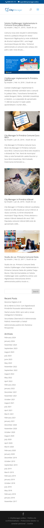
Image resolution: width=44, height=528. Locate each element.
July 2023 (7, 356)
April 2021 (8, 410)
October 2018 (9, 483)
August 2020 (9, 436)
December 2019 (10, 457)
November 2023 (10, 345)
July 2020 (7, 439)
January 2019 (9, 479)
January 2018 (9, 498)
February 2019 (10, 476)
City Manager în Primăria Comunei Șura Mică (21, 136)
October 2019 (9, 461)
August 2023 (9, 352)
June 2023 (8, 359)
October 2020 (9, 432)
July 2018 (7, 487)
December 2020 (10, 425)
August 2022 (9, 374)
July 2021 (7, 407)
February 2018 (10, 494)
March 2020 (9, 447)
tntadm (10, 27)
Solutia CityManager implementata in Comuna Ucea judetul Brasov (20, 24)
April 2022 (8, 381)
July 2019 (7, 468)
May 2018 (8, 490)
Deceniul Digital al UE (12, 302)
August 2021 (9, 403)
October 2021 (9, 399)
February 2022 (10, 385)
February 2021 (10, 418)
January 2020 (9, 454)
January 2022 (9, 388)
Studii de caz (32, 27)
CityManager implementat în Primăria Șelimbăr (21, 79)
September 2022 (10, 370)
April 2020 (8, 443)
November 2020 (10, 428)
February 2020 (10, 450)
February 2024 (10, 337)
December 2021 (10, 392)
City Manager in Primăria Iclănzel (18, 199)
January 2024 (9, 341)
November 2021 (10, 396)
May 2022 (8, 377)
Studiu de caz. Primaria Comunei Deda (21, 257)
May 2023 (8, 363)
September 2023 (10, 348)
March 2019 (9, 472)
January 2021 (9, 421)
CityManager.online (18, 518)
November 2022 (10, 366)
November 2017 (10, 501)
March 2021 (9, 414)
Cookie (30, 523)
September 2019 (10, 465)
